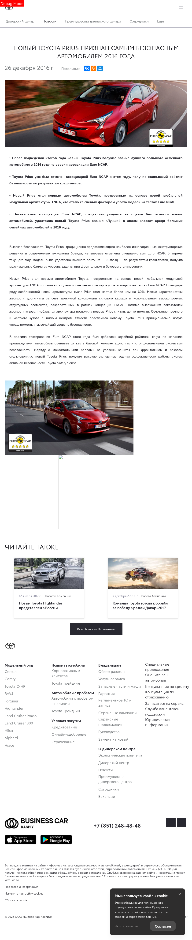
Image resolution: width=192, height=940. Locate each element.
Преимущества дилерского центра (93, 21)
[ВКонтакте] (87, 68)
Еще (161, 21)
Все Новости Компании (96, 629)
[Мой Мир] (100, 68)
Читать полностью (127, 926)
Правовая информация (21, 886)
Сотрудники (139, 21)
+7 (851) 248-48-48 (117, 825)
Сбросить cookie (16, 900)
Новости (49, 21)
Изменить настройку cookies (24, 893)
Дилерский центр (20, 21)
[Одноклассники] (93, 68)
